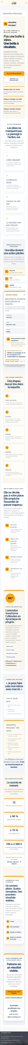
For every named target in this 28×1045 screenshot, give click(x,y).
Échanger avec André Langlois (14, 992)
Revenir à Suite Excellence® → (14, 998)
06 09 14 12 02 (13, 1014)
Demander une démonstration (14, 79)
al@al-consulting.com (14, 1017)
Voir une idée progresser (14, 73)
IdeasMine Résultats (12, 13)
